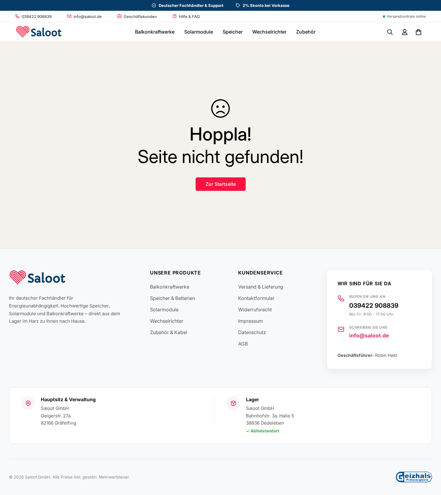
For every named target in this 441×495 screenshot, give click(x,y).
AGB (243, 344)
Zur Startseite (221, 184)
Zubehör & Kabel (168, 332)
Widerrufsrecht (255, 310)
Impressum (250, 321)
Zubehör (306, 32)
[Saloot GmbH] (39, 31)
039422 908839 (373, 305)
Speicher (233, 32)
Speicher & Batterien (172, 298)
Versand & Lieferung (260, 287)
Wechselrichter (269, 32)
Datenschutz (252, 332)
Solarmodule (198, 32)
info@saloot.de (369, 335)
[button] (417, 32)
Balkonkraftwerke (155, 32)
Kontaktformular (256, 298)
